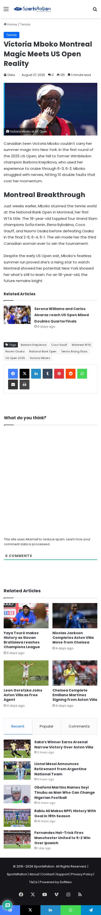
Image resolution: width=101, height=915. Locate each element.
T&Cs (33, 882)
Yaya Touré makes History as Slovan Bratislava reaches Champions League (22, 640)
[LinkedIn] (36, 374)
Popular (46, 726)
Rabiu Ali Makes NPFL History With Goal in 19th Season (65, 813)
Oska (11, 75)
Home (12, 24)
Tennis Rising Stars (74, 351)
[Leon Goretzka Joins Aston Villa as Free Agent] (26, 673)
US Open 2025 (15, 358)
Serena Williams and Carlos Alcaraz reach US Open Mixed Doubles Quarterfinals (61, 315)
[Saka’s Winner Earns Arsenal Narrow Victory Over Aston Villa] (17, 749)
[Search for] (94, 10)
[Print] (24, 384)
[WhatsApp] (82, 374)
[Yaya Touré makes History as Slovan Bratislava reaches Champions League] (26, 615)
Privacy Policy (82, 874)
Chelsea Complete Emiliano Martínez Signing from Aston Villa (74, 695)
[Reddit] (71, 374)
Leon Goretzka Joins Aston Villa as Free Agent (23, 695)
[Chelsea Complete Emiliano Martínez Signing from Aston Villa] (74, 673)
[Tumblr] (47, 374)
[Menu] (6, 10)
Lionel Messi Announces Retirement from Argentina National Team (60, 769)
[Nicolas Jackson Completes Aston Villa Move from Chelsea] (74, 615)
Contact (47, 874)
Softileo (66, 882)
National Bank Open (42, 351)
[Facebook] (13, 374)
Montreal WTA (81, 345)
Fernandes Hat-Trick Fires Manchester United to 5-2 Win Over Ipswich (62, 837)
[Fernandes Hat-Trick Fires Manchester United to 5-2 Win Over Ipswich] (17, 839)
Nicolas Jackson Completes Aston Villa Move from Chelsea (73, 638)
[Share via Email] (13, 384)
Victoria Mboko (40, 358)
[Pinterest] (59, 374)
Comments (79, 726)
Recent (18, 726)
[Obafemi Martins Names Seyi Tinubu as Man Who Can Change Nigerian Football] (17, 794)
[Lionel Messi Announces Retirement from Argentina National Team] (17, 770)
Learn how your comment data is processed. (47, 541)
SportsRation (17, 874)
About (34, 874)
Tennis (25, 24)
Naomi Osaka (15, 351)
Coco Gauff (59, 345)
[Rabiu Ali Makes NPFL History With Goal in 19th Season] (17, 817)
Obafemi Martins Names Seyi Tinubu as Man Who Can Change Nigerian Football (64, 792)
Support (62, 874)
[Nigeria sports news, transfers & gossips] (31, 9)
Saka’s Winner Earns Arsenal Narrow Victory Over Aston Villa (63, 745)
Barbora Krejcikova (34, 345)
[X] (24, 374)
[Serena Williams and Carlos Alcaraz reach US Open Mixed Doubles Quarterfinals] (17, 315)
